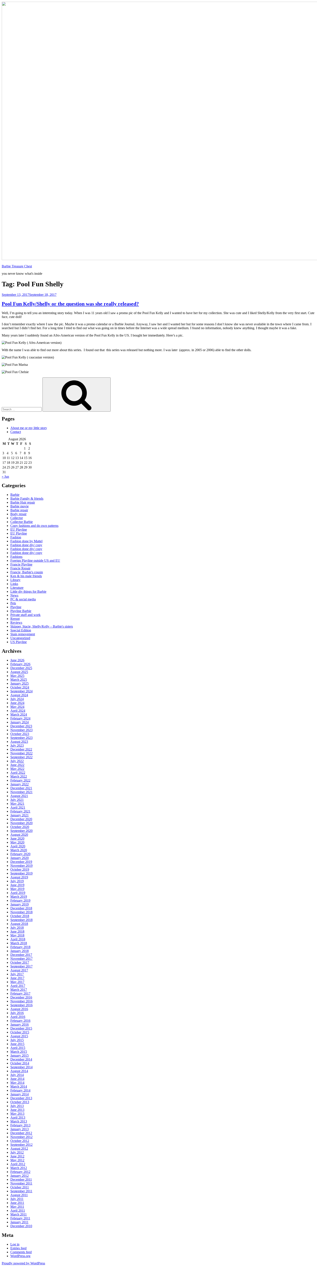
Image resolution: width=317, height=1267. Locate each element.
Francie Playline (21, 564)
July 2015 (17, 1040)
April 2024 (17, 710)
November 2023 (21, 730)
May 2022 (17, 769)
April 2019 (17, 893)
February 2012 (20, 1172)
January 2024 (19, 722)
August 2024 (19, 695)
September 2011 (21, 1191)
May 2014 (17, 1082)
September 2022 (21, 757)
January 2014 (19, 1094)
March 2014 (18, 1086)
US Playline (18, 642)
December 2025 (21, 668)
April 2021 (17, 807)
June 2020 (17, 838)
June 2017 (17, 978)
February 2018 (20, 947)
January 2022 (19, 784)
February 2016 (20, 1020)
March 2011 (18, 1214)
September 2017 (21, 966)
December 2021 (21, 788)
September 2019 (21, 873)
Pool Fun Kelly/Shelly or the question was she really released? (70, 304)
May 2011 (17, 1206)
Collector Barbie (21, 522)
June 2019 (17, 885)
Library (15, 580)
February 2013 (20, 1125)
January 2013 (19, 1129)
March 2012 (18, 1168)
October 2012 (19, 1141)
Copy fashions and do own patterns (34, 525)
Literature (17, 587)
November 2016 (21, 1001)
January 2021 (19, 815)
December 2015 (21, 1028)
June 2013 (17, 1110)
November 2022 (21, 753)
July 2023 (17, 745)
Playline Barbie (20, 611)
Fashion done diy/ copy (26, 545)
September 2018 (21, 920)
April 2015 (17, 1048)
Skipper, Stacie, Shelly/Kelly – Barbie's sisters (41, 626)
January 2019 (19, 904)
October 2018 (19, 916)
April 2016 (17, 1017)
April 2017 (17, 986)
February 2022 (20, 780)
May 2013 (17, 1113)
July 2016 (17, 1013)
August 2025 (19, 672)
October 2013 (19, 1102)
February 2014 (20, 1090)
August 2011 (19, 1195)
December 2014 (21, 1059)
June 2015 (17, 1044)
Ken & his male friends (26, 576)
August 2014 (19, 1071)
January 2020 (19, 858)
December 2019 (21, 862)
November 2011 (21, 1183)
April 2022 (17, 772)
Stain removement (22, 634)
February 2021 (20, 811)
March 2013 (18, 1121)
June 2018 (17, 931)
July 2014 (17, 1075)
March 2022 (18, 776)
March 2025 (18, 679)
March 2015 (18, 1051)
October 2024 (19, 687)
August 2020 (19, 834)
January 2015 (19, 1055)
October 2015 (19, 1032)
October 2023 (19, 734)
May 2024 (17, 707)
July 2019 (17, 881)
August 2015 (19, 1036)
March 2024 (18, 714)
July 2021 (17, 800)
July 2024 (17, 699)
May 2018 (17, 935)
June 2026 (17, 660)
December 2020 (21, 819)
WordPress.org (20, 1256)
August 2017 (19, 970)
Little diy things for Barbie (28, 591)
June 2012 (17, 1156)
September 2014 (21, 1067)
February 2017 (20, 993)
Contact (15, 432)
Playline (15, 607)
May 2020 (17, 842)
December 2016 (21, 997)
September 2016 (21, 1005)
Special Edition (20, 630)
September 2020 (21, 831)
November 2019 (21, 865)
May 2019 (17, 889)
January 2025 (19, 683)
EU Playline (18, 529)
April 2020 (17, 846)
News (14, 595)
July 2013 (17, 1106)
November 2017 (21, 958)
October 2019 (19, 869)
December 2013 (21, 1098)
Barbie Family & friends (26, 498)
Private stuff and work (25, 615)
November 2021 (21, 792)
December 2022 (21, 749)
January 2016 (19, 1024)
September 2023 (21, 738)
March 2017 (18, 989)
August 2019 (19, 877)
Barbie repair (19, 510)
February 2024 (20, 718)
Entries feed (18, 1248)
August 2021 (19, 796)
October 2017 (19, 962)
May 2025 (17, 676)
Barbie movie (19, 506)
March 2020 (18, 850)
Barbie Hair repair (22, 502)
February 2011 (20, 1218)
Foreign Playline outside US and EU (35, 560)
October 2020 (19, 827)
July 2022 (17, 761)
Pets (13, 603)
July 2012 (17, 1152)
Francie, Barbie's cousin (26, 572)
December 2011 (21, 1179)
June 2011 (17, 1203)
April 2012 (17, 1164)
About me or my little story (28, 428)
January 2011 (19, 1222)
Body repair (18, 514)
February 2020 (20, 854)
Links (14, 584)
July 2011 (17, 1199)
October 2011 (19, 1187)
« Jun (5, 476)
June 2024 (17, 703)
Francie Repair (20, 568)
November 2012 (21, 1137)
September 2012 (21, 1144)
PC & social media (23, 599)
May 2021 (17, 803)
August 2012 (19, 1148)
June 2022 (17, 765)
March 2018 (18, 943)
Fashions (16, 556)
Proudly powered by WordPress (23, 1263)
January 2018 (19, 951)
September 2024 (21, 691)
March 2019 (18, 896)
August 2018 (19, 924)
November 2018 (21, 912)
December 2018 (21, 908)
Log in (14, 1244)
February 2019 (20, 900)
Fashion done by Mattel (26, 541)
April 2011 (17, 1210)
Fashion (15, 537)
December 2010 (21, 1226)
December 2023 (21, 726)
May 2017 (17, 982)
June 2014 (17, 1079)
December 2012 (21, 1133)
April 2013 (17, 1117)
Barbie (14, 494)
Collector (16, 518)
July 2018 (17, 927)
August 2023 (19, 741)
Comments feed (21, 1252)
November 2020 (21, 823)
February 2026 (20, 664)
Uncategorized (20, 638)
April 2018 (17, 939)
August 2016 (19, 1009)
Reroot (15, 618)
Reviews (16, 622)
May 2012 (17, 1160)
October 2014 (19, 1063)
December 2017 (21, 955)
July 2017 (17, 974)
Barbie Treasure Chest (17, 266)
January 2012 (19, 1175)
